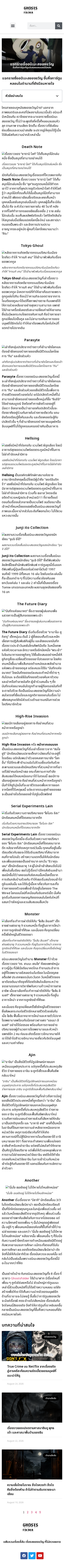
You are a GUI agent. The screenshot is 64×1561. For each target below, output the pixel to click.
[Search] (58, 25)
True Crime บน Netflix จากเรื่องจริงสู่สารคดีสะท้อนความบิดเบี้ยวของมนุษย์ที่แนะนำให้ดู (31, 1371)
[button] (13, 25)
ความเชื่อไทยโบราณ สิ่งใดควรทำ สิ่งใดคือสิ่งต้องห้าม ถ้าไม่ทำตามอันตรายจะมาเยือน (31, 1489)
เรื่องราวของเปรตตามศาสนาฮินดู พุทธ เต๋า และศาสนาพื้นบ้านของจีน (30, 1430)
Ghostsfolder (20, 1278)
